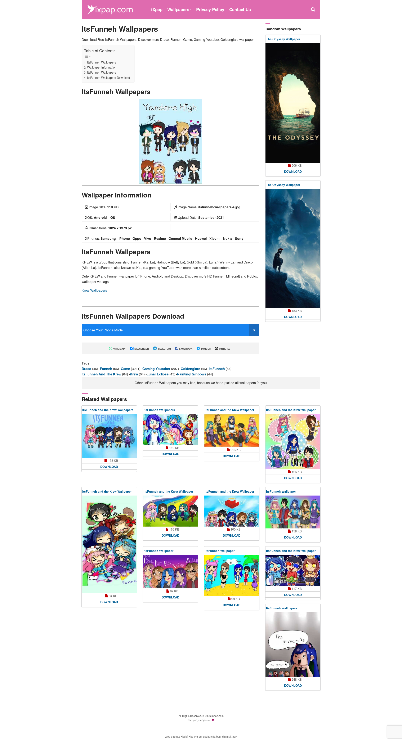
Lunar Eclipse (158, 374)
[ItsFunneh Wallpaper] (293, 512)
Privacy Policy (210, 9)
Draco (87, 368)
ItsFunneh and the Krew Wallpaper (229, 410)
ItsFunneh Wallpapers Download (108, 77)
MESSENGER (141, 348)
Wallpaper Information (101, 67)
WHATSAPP (119, 348)
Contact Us (240, 9)
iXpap (156, 9)
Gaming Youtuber (156, 368)
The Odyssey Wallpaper (283, 39)
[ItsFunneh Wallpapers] (170, 141)
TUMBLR (205, 348)
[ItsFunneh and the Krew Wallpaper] (231, 430)
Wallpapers (178, 9)
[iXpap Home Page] (110, 8)
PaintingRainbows (192, 374)
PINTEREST (225, 348)
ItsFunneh (217, 368)
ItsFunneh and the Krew (102, 374)
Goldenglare (191, 368)
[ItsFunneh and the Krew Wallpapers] (109, 436)
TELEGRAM (164, 348)
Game (126, 368)
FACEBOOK (185, 348)
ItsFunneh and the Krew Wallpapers (107, 410)
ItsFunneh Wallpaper (281, 491)
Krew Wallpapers (94, 290)
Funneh (106, 368)
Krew (134, 374)
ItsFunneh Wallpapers (101, 62)
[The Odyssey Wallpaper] (293, 103)
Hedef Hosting (189, 736)
